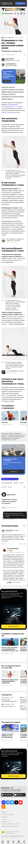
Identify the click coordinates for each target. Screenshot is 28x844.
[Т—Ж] (13, 9)
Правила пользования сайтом (10, 826)
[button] (26, 0)
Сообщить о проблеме (8, 814)
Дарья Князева (11, 494)
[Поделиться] (24, 54)
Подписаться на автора (10, 479)
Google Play (8, 794)
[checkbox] (24, 13)
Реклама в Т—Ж (6, 821)
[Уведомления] (18, 13)
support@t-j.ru (11, 833)
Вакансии (4, 812)
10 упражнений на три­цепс (15, 371)
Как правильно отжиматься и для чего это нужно (15, 239)
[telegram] (8, 802)
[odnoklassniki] (3, 807)
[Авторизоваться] (21, 13)
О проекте (4, 816)
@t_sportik (13, 439)
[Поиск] (15, 13)
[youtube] (21, 802)
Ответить (4, 543)
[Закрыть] (25, 518)
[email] (3, 802)
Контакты (4, 819)
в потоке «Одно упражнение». (11, 112)
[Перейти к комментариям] (17, 701)
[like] (20, 544)
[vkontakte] (12, 802)
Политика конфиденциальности (10, 823)
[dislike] (24, 544)
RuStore (19, 794)
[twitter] (16, 802)
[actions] (9, 544)
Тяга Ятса (5, 422)
